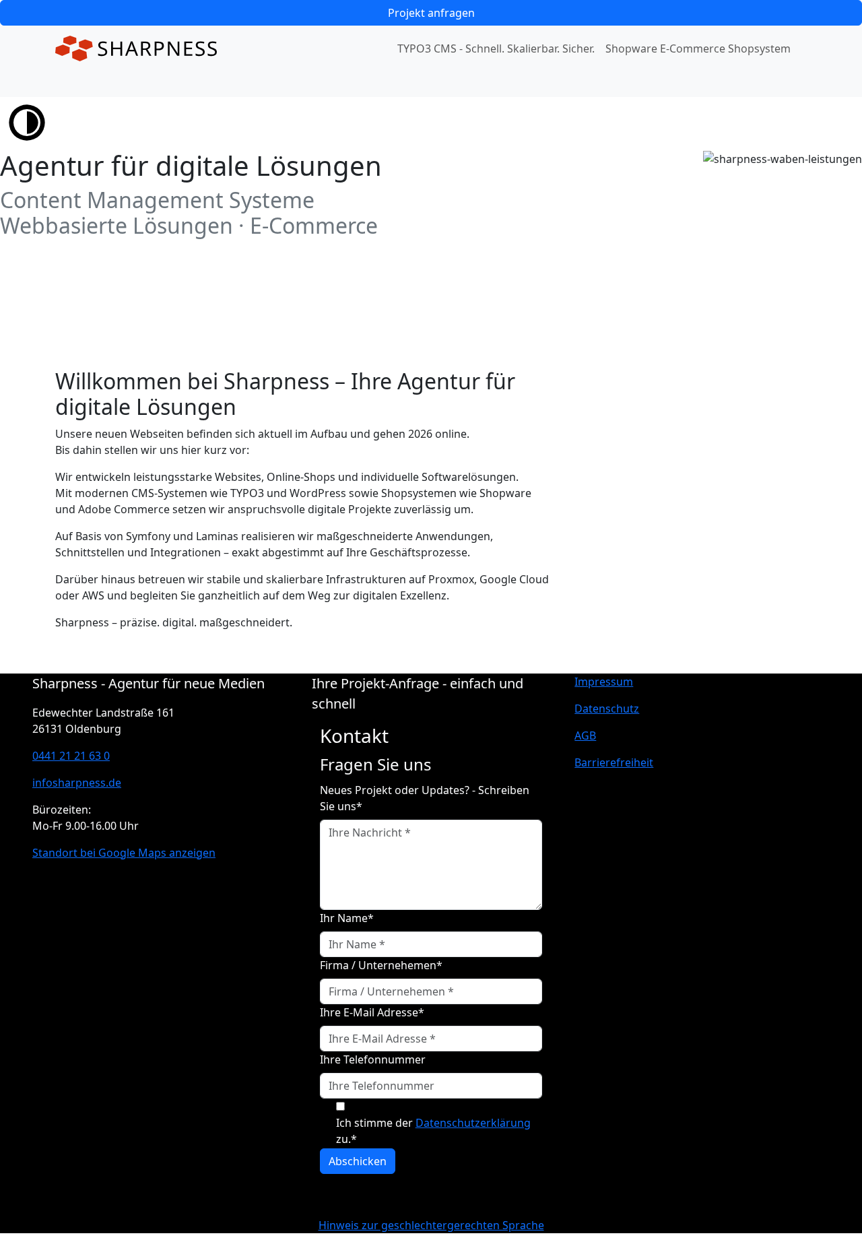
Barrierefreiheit (613, 762)
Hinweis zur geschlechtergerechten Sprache (431, 1225)
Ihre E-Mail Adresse (372, 1012)
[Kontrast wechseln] (26, 121)
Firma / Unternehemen (381, 965)
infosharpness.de (76, 782)
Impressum (603, 681)
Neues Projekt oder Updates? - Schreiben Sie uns (424, 798)
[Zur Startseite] (136, 48)
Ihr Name (347, 918)
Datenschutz (606, 708)
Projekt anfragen (431, 12)
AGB (585, 735)
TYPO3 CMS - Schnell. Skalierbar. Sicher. (496, 48)
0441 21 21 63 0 (71, 755)
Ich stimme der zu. (433, 1130)
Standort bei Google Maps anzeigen (124, 852)
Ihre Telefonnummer (373, 1059)
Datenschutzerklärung (473, 1122)
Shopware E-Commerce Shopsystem (698, 48)
